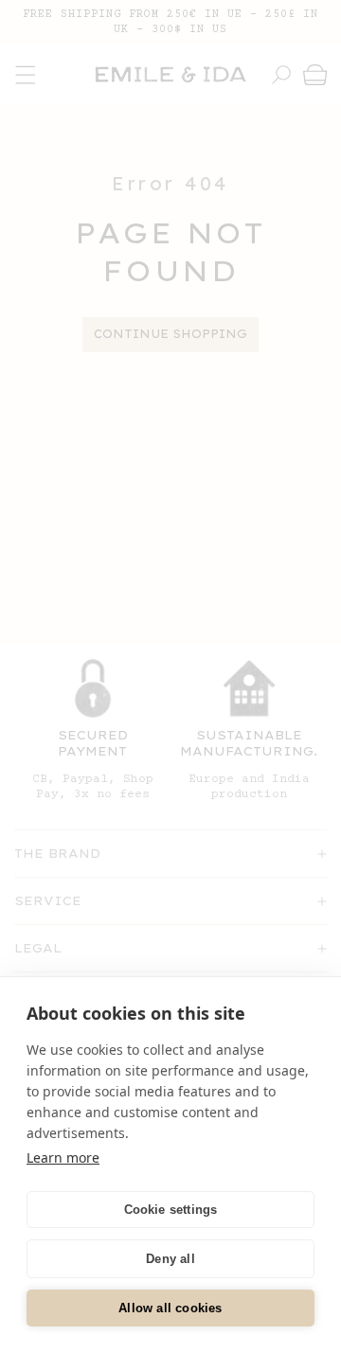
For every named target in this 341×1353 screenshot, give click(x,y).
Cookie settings (171, 1209)
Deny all (170, 1259)
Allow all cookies (170, 1308)
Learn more (63, 1157)
